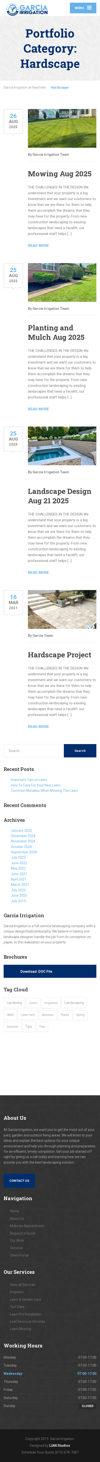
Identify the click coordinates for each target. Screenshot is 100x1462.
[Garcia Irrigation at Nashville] (27, 8)
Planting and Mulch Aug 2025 (56, 332)
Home (14, 1211)
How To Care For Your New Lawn (35, 785)
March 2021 (20, 885)
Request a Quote (23, 1233)
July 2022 (18, 857)
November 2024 (23, 841)
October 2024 (21, 847)
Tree (42, 1026)
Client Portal (19, 1255)
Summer (12, 1026)
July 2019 (18, 901)
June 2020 (19, 895)
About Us (17, 1219)
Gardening (14, 1003)
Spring (80, 1015)
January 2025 (21, 830)
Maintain (48, 1015)
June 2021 (19, 874)
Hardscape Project (59, 654)
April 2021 (18, 879)
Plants (65, 1015)
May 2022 (18, 868)
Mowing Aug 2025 (60, 173)
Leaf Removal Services (27, 1321)
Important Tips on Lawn (29, 780)
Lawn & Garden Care (25, 1299)
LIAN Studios (59, 1445)
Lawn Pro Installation (26, 1314)
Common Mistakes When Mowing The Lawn (44, 791)
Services (16, 1248)
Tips (28, 1026)
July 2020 (18, 890)
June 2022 (19, 863)
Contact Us (19, 1180)
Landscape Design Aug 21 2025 (60, 495)
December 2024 (23, 836)
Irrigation (51, 1003)
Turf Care (17, 1307)
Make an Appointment (27, 1226)
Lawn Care (28, 1015)
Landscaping (74, 1003)
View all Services (22, 1285)
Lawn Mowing (20, 1329)
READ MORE (38, 245)
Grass (33, 1003)
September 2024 (24, 852)
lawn (10, 1015)
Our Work (17, 1241)
